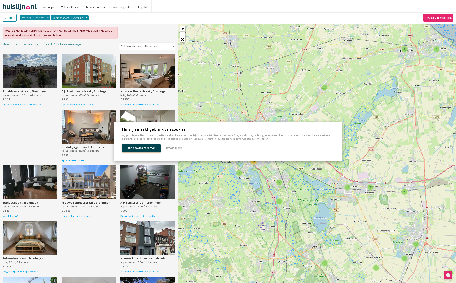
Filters (11, 17)
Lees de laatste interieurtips (77, 216)
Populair (143, 7)
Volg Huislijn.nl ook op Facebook (21, 271)
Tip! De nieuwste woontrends (78, 104)
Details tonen (174, 148)
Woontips (48, 7)
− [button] (183, 34)
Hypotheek (71, 7)
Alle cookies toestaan (141, 148)
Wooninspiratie (122, 7)
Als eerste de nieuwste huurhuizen (22, 104)
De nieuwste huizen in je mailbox (139, 216)
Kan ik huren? (10, 216)
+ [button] (183, 29)
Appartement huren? (73, 160)
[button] (182, 39)
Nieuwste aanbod (95, 7)
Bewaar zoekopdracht (438, 17)
